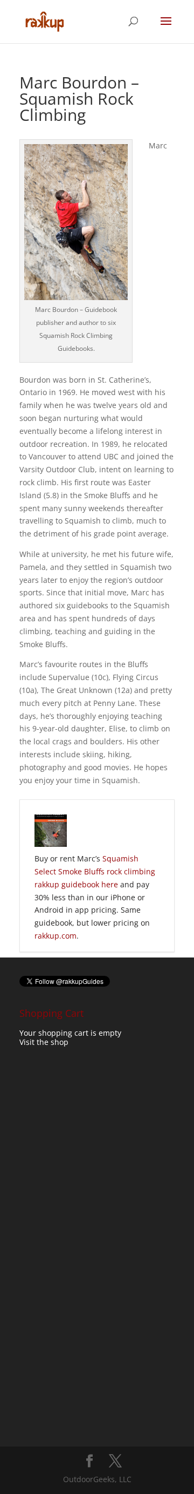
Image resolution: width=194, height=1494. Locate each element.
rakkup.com (55, 936)
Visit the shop (43, 1042)
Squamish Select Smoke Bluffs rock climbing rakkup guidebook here (94, 871)
